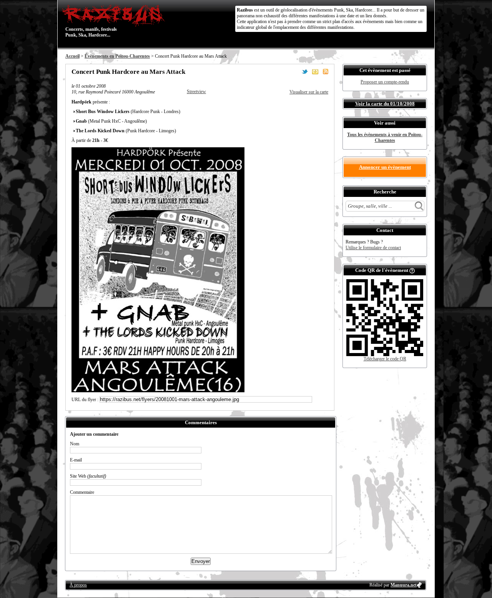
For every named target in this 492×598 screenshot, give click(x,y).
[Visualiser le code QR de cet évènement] (384, 354)
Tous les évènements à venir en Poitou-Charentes (384, 137)
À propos (78, 585)
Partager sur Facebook (294, 71)
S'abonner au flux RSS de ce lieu (325, 71)
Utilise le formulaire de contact (373, 247)
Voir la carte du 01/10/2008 (385, 104)
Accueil (72, 56)
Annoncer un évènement (385, 167)
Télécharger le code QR (385, 358)
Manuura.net (404, 585)
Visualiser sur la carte (308, 92)
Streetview (196, 91)
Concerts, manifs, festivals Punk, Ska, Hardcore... (91, 21)
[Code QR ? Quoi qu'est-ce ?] (412, 270)
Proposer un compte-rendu (385, 82)
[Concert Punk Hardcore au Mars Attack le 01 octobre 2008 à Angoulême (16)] (157, 390)
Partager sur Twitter (305, 71)
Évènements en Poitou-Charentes (117, 56)
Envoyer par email (315, 71)
